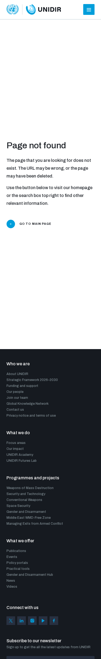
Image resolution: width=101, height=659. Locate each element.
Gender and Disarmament (26, 512)
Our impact (15, 449)
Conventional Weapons (24, 500)
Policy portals (17, 563)
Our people (14, 392)
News (10, 581)
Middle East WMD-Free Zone (28, 518)
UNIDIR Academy (19, 455)
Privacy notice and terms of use (31, 415)
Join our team (17, 398)
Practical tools (18, 569)
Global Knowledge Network (27, 404)
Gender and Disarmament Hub (29, 575)
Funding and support (22, 386)
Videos (11, 586)
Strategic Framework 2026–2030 (32, 380)
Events (11, 557)
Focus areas (16, 443)
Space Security (18, 506)
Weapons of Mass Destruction (30, 488)
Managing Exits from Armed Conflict (34, 524)
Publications (16, 551)
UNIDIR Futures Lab (21, 461)
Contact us (15, 410)
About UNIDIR (17, 374)
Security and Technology (25, 494)
